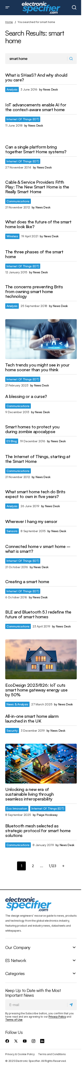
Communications (18, 201)
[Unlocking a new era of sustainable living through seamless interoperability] (41, 764)
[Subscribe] (72, 1005)
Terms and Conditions (52, 1054)
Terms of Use (14, 1019)
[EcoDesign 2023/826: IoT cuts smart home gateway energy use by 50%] (41, 659)
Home (9, 22)
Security (12, 730)
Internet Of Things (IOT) (23, 119)
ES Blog (12, 441)
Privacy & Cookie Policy (20, 1054)
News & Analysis (17, 704)
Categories (14, 973)
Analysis (12, 89)
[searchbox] (36, 58)
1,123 (52, 866)
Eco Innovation (17, 808)
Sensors (12, 531)
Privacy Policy (57, 1016)
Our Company (17, 947)
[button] (7, 7)
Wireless (12, 236)
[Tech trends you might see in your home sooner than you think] (41, 339)
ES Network (15, 960)
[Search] (72, 58)
